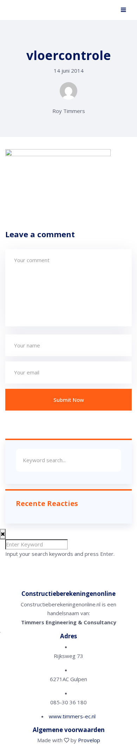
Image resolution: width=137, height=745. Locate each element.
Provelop (89, 740)
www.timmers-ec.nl (72, 716)
